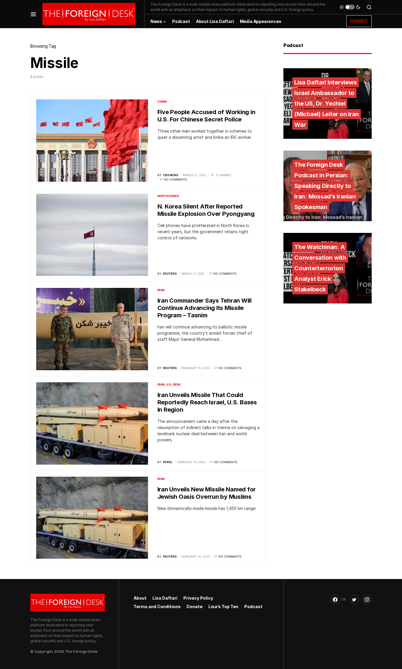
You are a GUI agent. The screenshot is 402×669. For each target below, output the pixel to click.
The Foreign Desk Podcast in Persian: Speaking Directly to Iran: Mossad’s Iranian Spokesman (325, 186)
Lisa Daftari (164, 597)
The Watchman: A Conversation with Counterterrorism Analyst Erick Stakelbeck (320, 268)
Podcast (253, 606)
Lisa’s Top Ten (223, 606)
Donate (194, 606)
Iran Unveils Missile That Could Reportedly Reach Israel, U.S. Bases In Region (207, 402)
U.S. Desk (173, 384)
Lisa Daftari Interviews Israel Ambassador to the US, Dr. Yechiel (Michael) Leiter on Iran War (326, 103)
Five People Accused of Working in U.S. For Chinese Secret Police (206, 116)
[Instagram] (367, 599)
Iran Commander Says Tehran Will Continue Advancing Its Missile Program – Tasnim (204, 308)
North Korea (168, 196)
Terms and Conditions (157, 606)
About (140, 597)
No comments (175, 179)
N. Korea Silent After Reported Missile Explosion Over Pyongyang (206, 210)
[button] (33, 14)
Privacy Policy (198, 597)
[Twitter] (354, 599)
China (162, 101)
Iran (161, 290)
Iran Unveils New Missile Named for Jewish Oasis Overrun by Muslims (206, 493)
